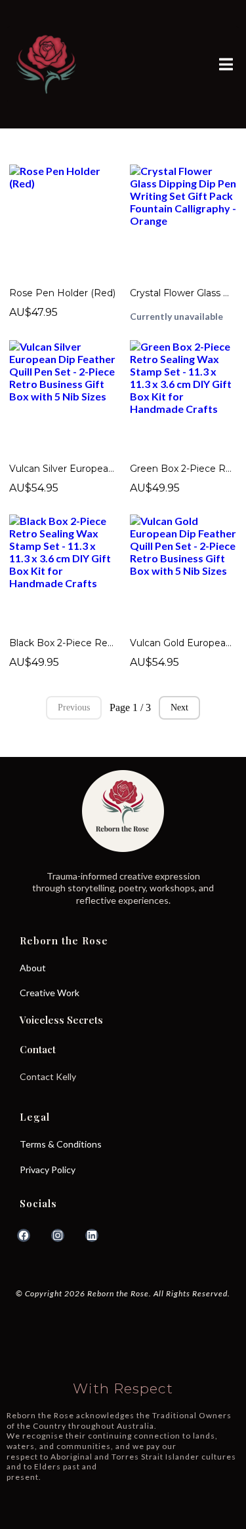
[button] (224, 64)
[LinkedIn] (92, 1235)
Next (179, 707)
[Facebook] (24, 1235)
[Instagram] (58, 1235)
